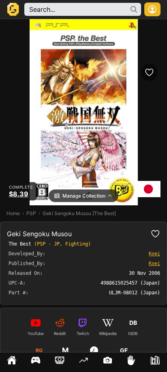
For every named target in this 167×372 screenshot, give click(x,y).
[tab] (12, 362)
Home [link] (13, 213)
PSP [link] (31, 213)
